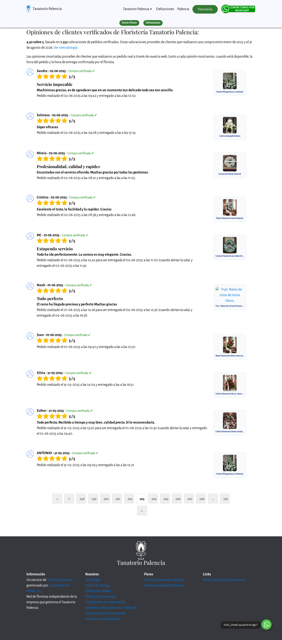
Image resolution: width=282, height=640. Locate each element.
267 (189, 499)
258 (82, 499)
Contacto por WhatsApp (102, 619)
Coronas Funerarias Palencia (164, 580)
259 (94, 499)
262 (130, 499)
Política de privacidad (100, 596)
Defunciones (165, 9)
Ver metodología (65, 48)
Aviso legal (93, 580)
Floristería (205, 9)
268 (201, 499)
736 (225, 499)
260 (106, 499)
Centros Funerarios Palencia (163, 585)
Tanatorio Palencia (47, 9)
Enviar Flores (129, 22)
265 (166, 499)
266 (177, 499)
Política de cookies (98, 591)
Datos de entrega (97, 585)
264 (154, 499)
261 (118, 499)
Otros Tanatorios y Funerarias (224, 580)
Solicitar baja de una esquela (105, 613)
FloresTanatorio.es (60, 580)
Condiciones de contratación (105, 602)
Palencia (183, 9)
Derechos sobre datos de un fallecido (111, 608)
